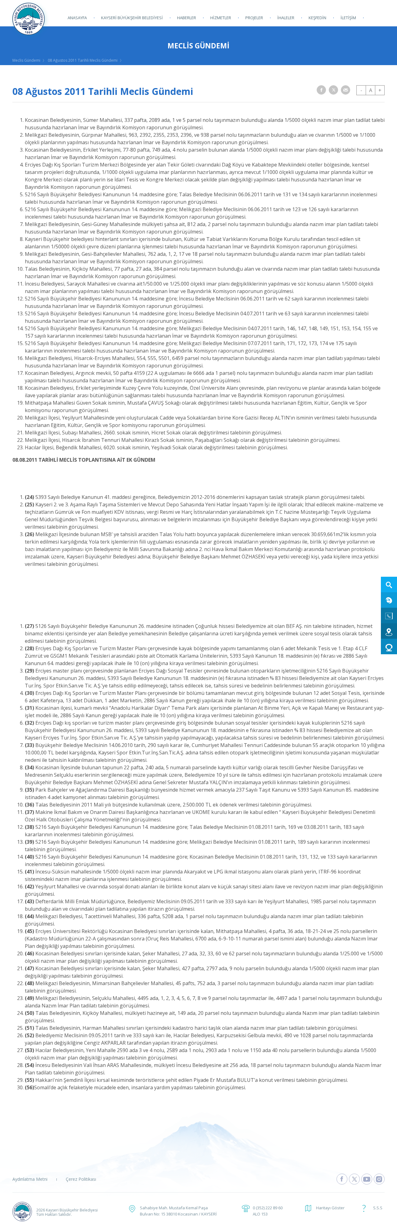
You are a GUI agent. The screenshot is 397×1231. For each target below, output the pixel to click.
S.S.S (377, 1208)
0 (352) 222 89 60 (268, 1208)
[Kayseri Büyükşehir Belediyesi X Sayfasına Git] (354, 1179)
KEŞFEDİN (317, 17)
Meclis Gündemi (26, 60)
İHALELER (285, 17)
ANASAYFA (77, 17)
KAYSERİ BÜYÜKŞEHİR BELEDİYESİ (132, 17)
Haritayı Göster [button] (330, 1208)
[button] (321, 90)
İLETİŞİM (348, 17)
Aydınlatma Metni (29, 1179)
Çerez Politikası (81, 1179)
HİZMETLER (220, 17)
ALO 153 (260, 1214)
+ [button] (379, 90)
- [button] (361, 90)
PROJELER (254, 17)
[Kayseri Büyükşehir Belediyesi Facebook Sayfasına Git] (342, 1179)
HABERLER (186, 17)
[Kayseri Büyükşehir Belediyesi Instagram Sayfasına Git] (379, 1179)
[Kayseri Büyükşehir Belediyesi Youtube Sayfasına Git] (366, 1179)
